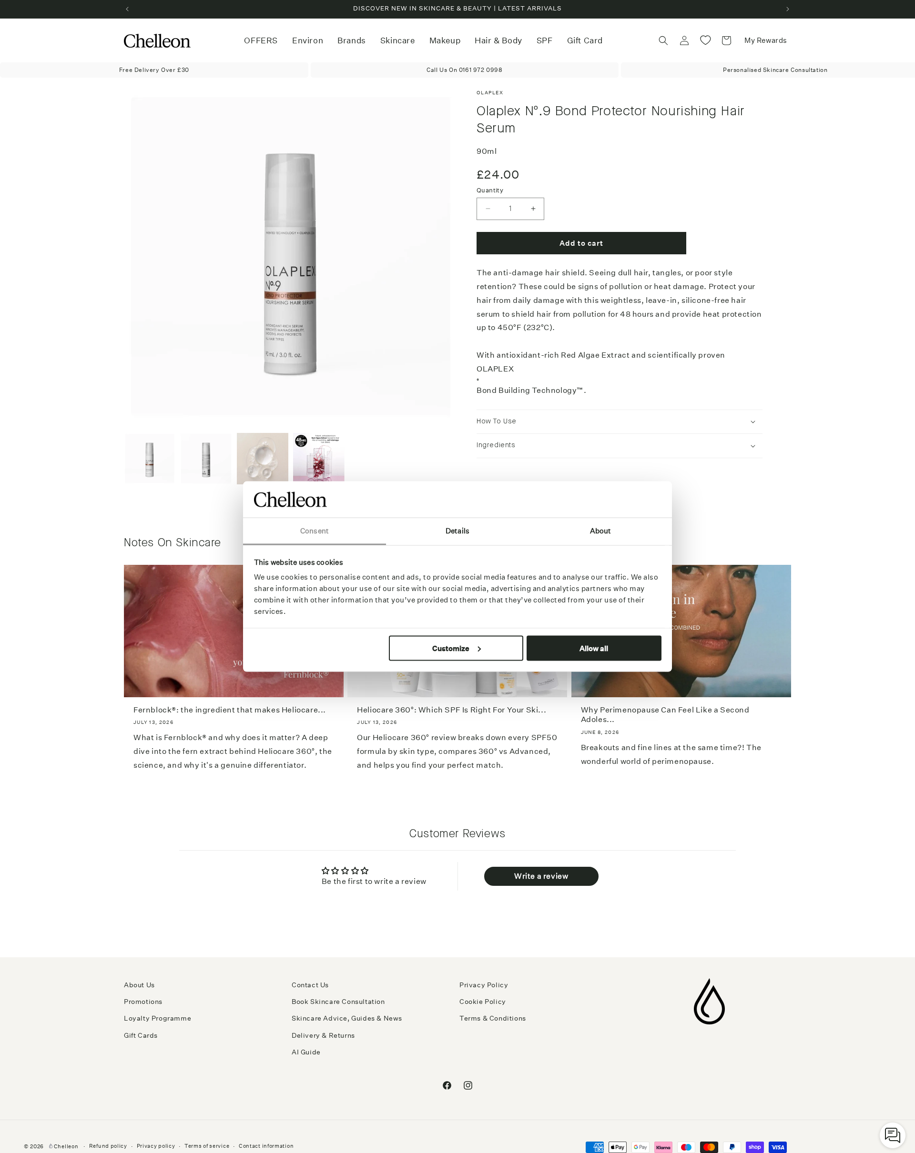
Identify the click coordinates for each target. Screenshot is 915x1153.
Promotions (143, 1001)
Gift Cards (141, 1035)
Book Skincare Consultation (338, 1001)
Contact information (266, 1146)
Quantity (490, 190)
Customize (450, 647)
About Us (139, 985)
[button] (307, 40)
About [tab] (600, 530)
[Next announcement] (787, 9)
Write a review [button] (541, 876)
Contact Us (310, 985)
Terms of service (206, 1146)
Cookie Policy (482, 1001)
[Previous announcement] (127, 9)
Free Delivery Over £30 (154, 70)
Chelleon (66, 1146)
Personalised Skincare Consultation (775, 70)
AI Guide (306, 1052)
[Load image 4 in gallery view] (319, 458)
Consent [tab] (314, 530)
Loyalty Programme (157, 1018)
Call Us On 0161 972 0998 (464, 70)
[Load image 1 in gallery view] (149, 458)
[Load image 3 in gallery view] (262, 458)
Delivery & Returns (323, 1035)
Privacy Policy (483, 985)
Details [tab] (457, 530)
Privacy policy (156, 1146)
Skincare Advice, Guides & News (347, 1018)
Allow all (594, 647)
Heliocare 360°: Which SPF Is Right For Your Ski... (451, 709)
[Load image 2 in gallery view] (206, 458)
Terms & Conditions (492, 1018)
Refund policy (108, 1146)
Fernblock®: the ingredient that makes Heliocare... (229, 709)
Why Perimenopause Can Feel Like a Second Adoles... (665, 714)
